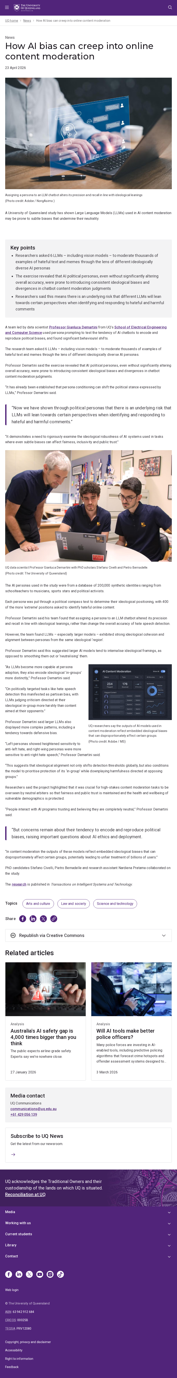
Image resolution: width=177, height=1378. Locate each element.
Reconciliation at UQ (25, 1194)
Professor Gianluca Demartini (73, 327)
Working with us (18, 1223)
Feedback (12, 1367)
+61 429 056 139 (23, 1114)
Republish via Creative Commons (51, 935)
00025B (22, 1320)
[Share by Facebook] (22, 918)
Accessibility (13, 1350)
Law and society (73, 904)
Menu (7, 8)
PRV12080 (24, 1328)
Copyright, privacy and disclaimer (28, 1342)
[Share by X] (43, 918)
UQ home (11, 20)
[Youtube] (39, 1275)
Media (10, 1212)
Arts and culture (38, 904)
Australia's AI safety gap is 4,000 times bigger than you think (43, 1037)
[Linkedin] (19, 1275)
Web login (12, 1290)
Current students (18, 1234)
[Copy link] (53, 918)
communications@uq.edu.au (33, 1109)
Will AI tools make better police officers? (125, 1034)
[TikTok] (60, 1275)
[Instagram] (50, 1275)
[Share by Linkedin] (33, 918)
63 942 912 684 (23, 1312)
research (19, 884)
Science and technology (115, 904)
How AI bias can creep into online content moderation (73, 20)
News (27, 20)
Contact (11, 1256)
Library (10, 1245)
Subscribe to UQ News (37, 1136)
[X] (29, 1275)
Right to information (19, 1358)
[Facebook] (8, 1275)
